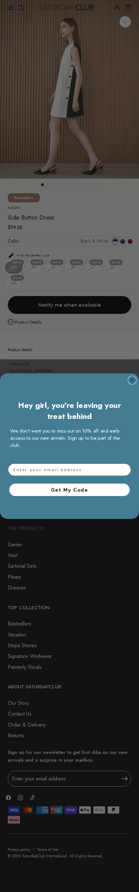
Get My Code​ (69, 490)
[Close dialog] (132, 380)
